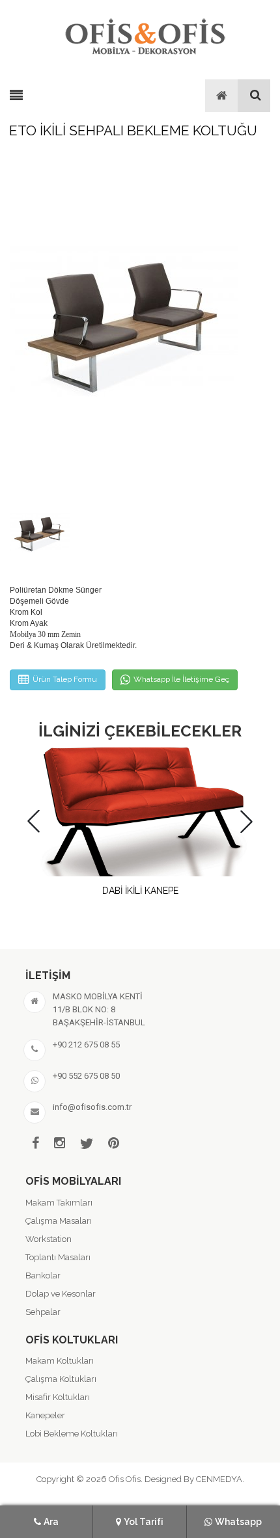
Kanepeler (45, 1415)
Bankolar (43, 1275)
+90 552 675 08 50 (86, 1076)
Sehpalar (43, 1312)
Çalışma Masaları (58, 1221)
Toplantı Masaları (58, 1257)
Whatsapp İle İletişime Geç (181, 679)
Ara (51, 1522)
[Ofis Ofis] (144, 34)
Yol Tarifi (143, 1522)
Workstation (48, 1239)
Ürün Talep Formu (65, 679)
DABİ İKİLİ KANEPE (140, 890)
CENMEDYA (219, 1479)
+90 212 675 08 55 (86, 1044)
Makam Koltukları (59, 1361)
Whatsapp (238, 1522)
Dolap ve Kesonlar (60, 1294)
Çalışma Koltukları (60, 1379)
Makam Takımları (58, 1202)
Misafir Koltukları (57, 1397)
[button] (246, 821)
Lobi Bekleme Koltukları (71, 1433)
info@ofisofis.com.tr (92, 1107)
